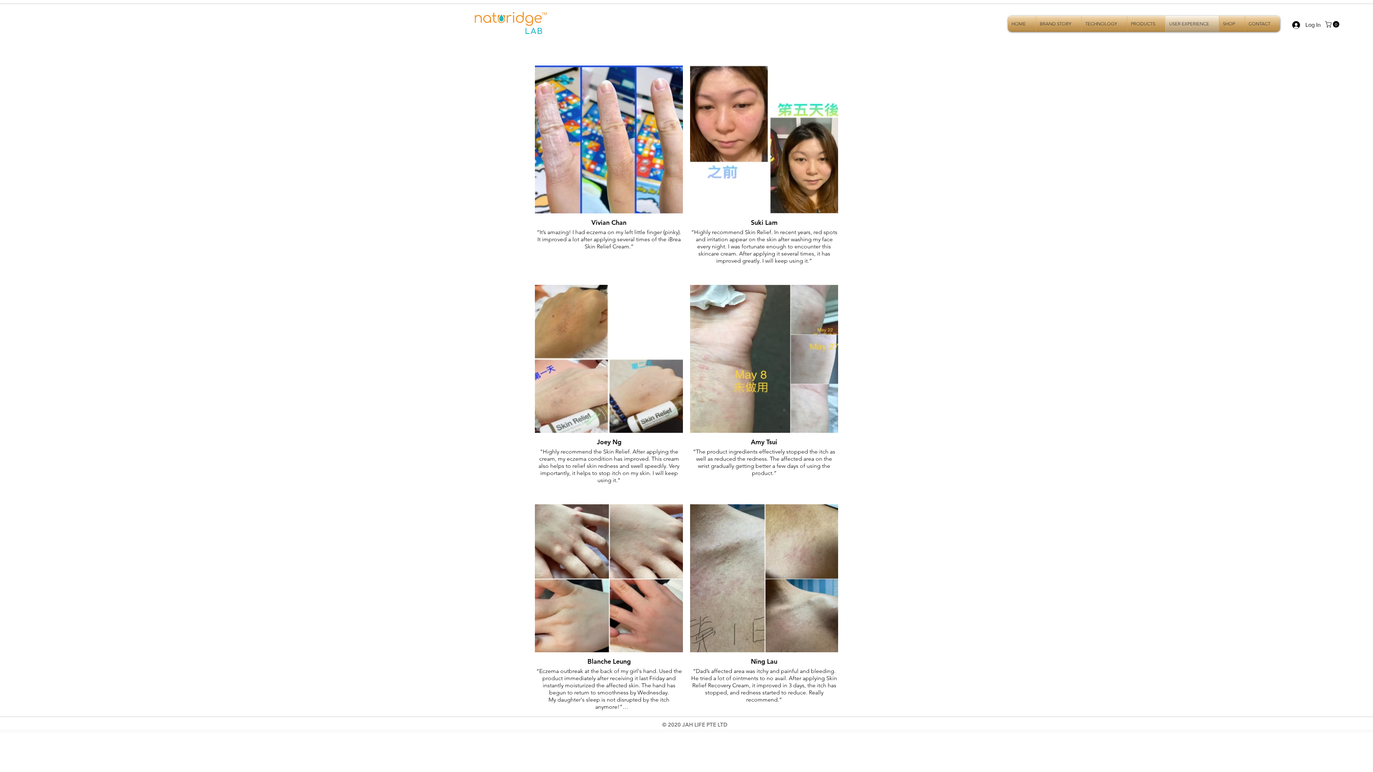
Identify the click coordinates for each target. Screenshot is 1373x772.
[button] (1333, 24)
